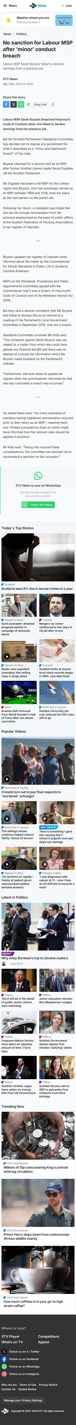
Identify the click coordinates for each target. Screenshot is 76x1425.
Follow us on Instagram (24, 1373)
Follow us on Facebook (24, 1359)
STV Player (10, 1336)
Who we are (9, 1384)
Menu (13, 5)
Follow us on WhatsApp (24, 1366)
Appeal (43, 1342)
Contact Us (8, 1389)
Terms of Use (27, 1384)
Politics (21, 34)
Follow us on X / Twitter (24, 1351)
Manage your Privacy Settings (23, 1400)
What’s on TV (12, 1342)
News (7, 34)
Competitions (48, 1336)
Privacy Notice (48, 1384)
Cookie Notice (27, 1389)
